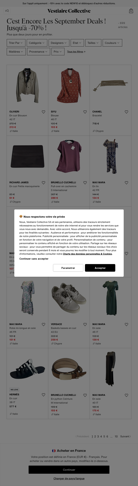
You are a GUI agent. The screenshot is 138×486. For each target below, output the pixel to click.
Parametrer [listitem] (68, 268)
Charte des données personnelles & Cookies (87, 254)
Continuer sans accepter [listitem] (33, 258)
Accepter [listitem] (100, 268)
